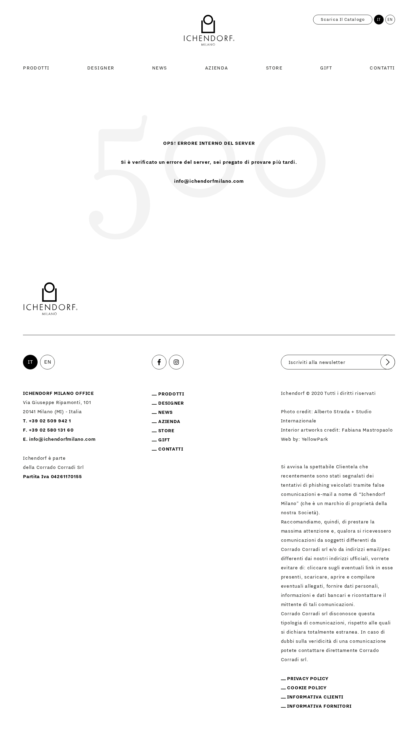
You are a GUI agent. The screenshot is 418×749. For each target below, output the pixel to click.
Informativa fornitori (319, 706)
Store (274, 68)
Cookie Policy (307, 688)
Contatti (382, 68)
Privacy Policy (307, 678)
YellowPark (315, 439)
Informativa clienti (315, 697)
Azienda (216, 68)
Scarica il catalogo (343, 19)
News (159, 68)
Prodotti (36, 68)
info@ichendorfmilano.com (209, 181)
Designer (100, 68)
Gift (326, 68)
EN (390, 19)
